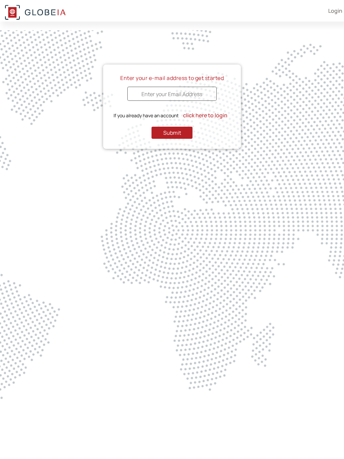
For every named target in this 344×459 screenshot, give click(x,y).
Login (335, 10)
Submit (172, 132)
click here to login (205, 115)
